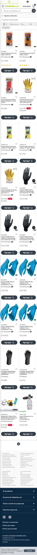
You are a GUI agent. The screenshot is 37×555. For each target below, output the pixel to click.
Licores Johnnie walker (25, 471)
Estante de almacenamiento (26, 479)
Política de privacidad (9, 529)
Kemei (21, 456)
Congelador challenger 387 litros (9, 477)
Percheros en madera (7, 464)
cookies (12, 552)
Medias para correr (6, 462)
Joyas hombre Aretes (7, 465)
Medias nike (5, 472)
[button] (18, 11)
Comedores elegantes (25, 476)
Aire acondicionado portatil (26, 485)
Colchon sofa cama (6, 461)
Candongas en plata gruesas (8, 454)
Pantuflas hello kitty (25, 482)
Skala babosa (23, 462)
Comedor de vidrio (24, 464)
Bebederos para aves (7, 483)
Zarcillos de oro (5, 476)
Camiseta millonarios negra (8, 467)
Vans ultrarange (5, 458)
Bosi (21, 472)
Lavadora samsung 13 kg (25, 461)
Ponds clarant (23, 483)
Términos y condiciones (10, 522)
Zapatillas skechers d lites (26, 458)
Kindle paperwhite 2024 (8, 480)
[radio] (2, 65)
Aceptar (29, 551)
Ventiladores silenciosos (26, 480)
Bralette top (5, 474)
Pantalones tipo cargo (7, 479)
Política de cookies (8, 525)
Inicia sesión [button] (27, 6)
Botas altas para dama (25, 474)
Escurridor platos (6, 459)
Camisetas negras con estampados (9, 485)
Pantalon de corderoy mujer (26, 453)
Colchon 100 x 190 (24, 454)
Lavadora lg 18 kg (6, 471)
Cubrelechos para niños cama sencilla (9, 456)
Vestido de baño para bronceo (27, 459)
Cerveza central (5, 453)
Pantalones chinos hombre (26, 465)
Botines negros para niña (8, 482)
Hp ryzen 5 (22, 467)
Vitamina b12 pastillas (25, 477)
